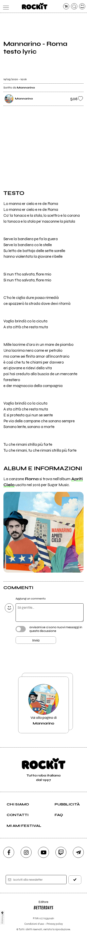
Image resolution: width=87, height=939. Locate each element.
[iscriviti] (75, 879)
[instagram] (26, 852)
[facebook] (8, 852)
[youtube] (43, 852)
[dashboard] (82, 6)
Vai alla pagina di (44, 720)
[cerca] (74, 6)
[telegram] (78, 852)
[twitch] (60, 852)
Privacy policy (55, 923)
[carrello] (66, 6)
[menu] (5, 6)
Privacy (2, 919)
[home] (35, 6)
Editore (40, 903)
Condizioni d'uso (34, 923)
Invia (35, 640)
